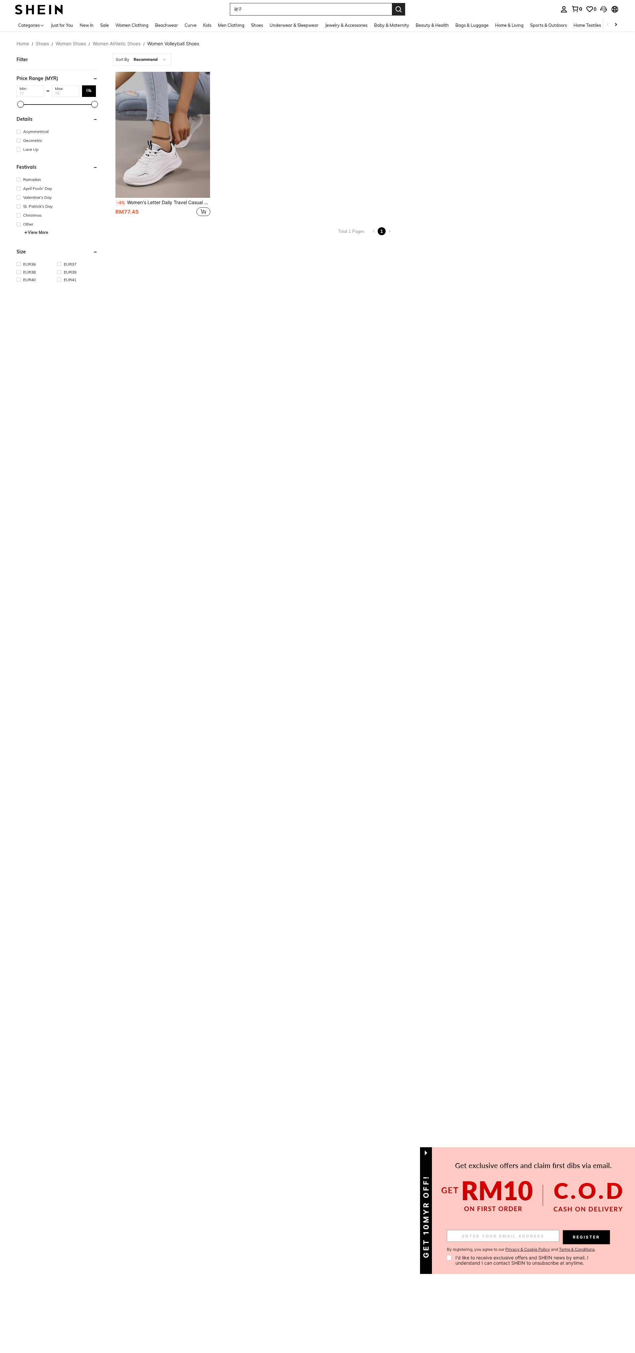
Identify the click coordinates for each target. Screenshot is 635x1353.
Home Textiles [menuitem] (587, 25)
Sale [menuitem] (104, 25)
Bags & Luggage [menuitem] (471, 25)
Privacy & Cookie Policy (527, 1249)
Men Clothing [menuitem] (231, 25)
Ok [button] (89, 90)
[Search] (398, 9)
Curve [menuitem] (190, 25)
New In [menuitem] (87, 25)
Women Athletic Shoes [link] (117, 43)
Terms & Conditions (577, 1249)
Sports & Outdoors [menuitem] (548, 25)
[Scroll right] (616, 25)
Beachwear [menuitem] (166, 25)
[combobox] (142, 59)
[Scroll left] (608, 25)
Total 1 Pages (351, 231)
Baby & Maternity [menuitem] (391, 25)
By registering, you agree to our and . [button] (521, 1249)
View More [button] (38, 232)
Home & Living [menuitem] (509, 25)
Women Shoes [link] (71, 43)
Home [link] (23, 43)
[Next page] (390, 231)
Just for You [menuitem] (62, 25)
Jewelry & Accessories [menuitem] (346, 25)
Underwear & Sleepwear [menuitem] (294, 25)
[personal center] (564, 9)
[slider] (20, 104)
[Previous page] (374, 231)
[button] (604, 9)
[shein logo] (39, 9)
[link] (576, 9)
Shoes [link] (42, 43)
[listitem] (163, 145)
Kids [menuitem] (207, 25)
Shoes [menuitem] (257, 25)
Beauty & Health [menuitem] (432, 25)
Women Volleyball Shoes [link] (173, 43)
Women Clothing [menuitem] (131, 25)
